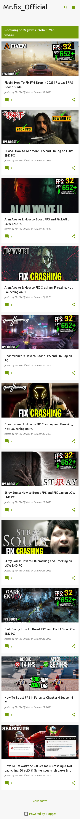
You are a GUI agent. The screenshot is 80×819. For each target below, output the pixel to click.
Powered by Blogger (42, 813)
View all (9, 35)
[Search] (66, 7)
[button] (73, 99)
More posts (40, 801)
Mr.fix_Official (25, 7)
